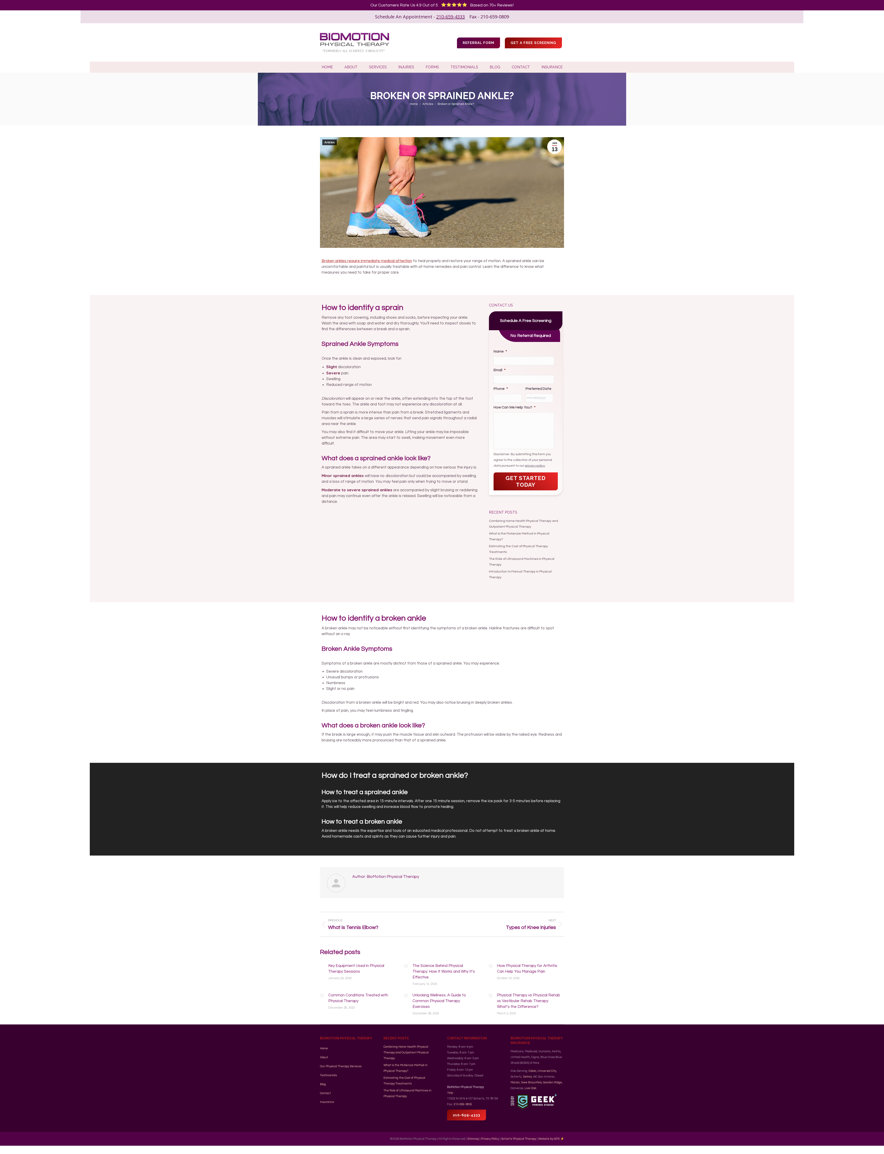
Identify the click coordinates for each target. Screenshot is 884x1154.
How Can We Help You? (514, 407)
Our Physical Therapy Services (340, 1066)
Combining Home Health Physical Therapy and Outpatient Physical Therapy (523, 523)
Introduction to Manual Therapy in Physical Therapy (520, 574)
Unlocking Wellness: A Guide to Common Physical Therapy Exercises (439, 1001)
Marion (515, 1082)
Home (324, 1048)
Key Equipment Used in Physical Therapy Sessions (356, 969)
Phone (501, 388)
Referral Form (478, 43)
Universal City (547, 1071)
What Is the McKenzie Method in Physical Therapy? (519, 536)
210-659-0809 (463, 1104)
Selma (527, 1076)
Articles (329, 142)
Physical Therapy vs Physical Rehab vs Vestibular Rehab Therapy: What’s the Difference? (528, 1001)
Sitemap (473, 1138)
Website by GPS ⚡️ (551, 1138)
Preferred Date (538, 388)
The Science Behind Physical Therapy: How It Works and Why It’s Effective (444, 971)
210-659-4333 (450, 17)
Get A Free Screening (533, 43)
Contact (325, 1093)
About (324, 1057)
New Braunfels (531, 1082)
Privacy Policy (490, 1138)
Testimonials (328, 1075)
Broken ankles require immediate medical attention (367, 261)
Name (500, 351)
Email (500, 370)
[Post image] (322, 966)
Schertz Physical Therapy (518, 1138)
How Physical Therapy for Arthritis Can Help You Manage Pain (527, 969)
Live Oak (530, 1088)
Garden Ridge (552, 1082)
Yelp (450, 1092)
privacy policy (535, 465)
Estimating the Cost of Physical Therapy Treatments (518, 549)
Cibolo (532, 1071)
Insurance (327, 1102)
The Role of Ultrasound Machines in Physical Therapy (521, 561)
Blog (323, 1084)
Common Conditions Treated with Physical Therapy (358, 998)
